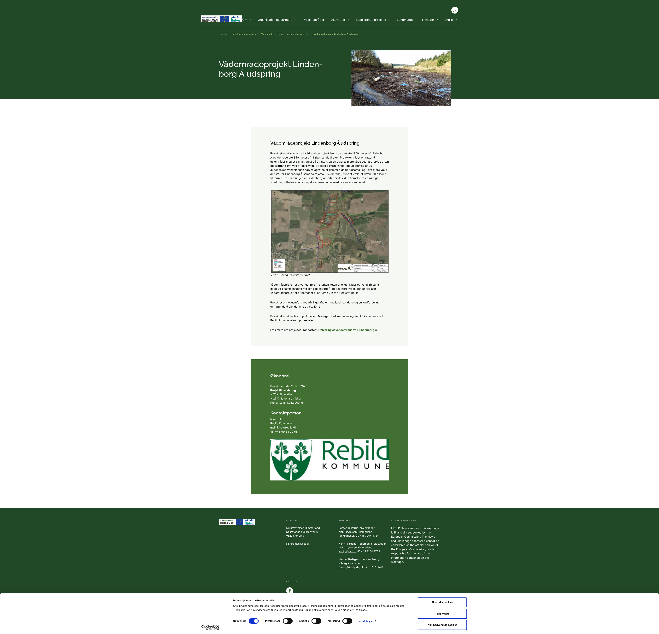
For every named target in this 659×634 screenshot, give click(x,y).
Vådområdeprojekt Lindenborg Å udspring (336, 34)
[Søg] (454, 10)
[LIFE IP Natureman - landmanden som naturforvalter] (221, 18)
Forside (223, 34)
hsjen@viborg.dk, (349, 567)
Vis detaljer (365, 621)
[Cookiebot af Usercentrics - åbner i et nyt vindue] (210, 627)
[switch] (288, 621)
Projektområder (313, 19)
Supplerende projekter (244, 34)
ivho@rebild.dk (287, 427)
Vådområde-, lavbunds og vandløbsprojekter (285, 34)
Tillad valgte (442, 613)
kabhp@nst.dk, (348, 551)
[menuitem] (246, 23)
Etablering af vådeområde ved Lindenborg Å (347, 330)
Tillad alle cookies (442, 602)
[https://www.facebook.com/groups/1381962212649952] (289, 590)
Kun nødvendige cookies (442, 624)
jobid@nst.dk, (347, 535)
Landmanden (406, 19)
